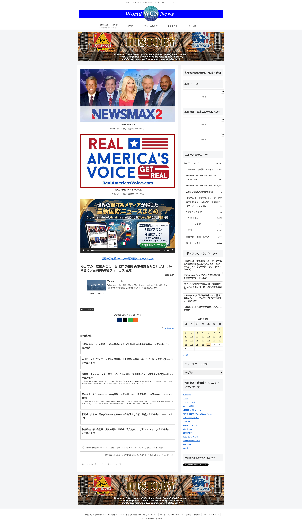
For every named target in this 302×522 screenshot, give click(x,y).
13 (208, 337)
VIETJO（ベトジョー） (192, 410)
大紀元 (185, 399)
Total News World (190, 437)
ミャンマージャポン (191, 418)
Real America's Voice (191, 441)
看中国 (162, 515)
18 (197, 341)
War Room (187, 429)
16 (186, 341)
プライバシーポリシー (211, 515)
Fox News (187, 445)
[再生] (83, 250)
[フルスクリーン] (172, 250)
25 (197, 344)
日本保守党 (187, 433)
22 (220, 341)
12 (203, 337)
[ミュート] (168, 250)
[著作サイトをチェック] (119, 320)
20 (208, 341)
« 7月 (185, 355)
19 (203, 341)
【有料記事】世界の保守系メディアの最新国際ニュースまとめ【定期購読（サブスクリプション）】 (120, 515)
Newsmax (187, 395)
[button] (127, 226)
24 (191, 344)
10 (191, 337)
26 (203, 344)
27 (208, 344)
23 (186, 344)
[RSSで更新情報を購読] (135, 320)
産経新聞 (186, 421)
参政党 (185, 448)
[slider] (125, 250)
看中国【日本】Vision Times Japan (197, 414)
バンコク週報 (188, 406)
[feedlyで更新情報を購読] (130, 320)
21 (214, 341)
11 (197, 337)
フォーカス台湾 (88, 309)
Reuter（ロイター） (191, 425)
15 (220, 337)
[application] (127, 226)
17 (191, 341)
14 (214, 337)
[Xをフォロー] (125, 320)
